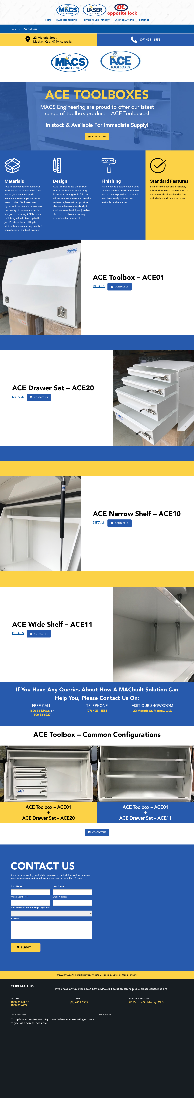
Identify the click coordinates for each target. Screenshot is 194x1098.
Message (15, 918)
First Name (17, 887)
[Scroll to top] (178, 1082)
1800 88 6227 (19, 1005)
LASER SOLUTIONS (124, 20)
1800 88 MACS (20, 1002)
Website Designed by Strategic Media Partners (114, 974)
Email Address (61, 897)
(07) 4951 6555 (150, 40)
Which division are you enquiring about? (31, 908)
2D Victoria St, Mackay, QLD (146, 1002)
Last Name (59, 887)
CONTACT (144, 20)
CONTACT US (99, 136)
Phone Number (19, 897)
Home (48, 20)
